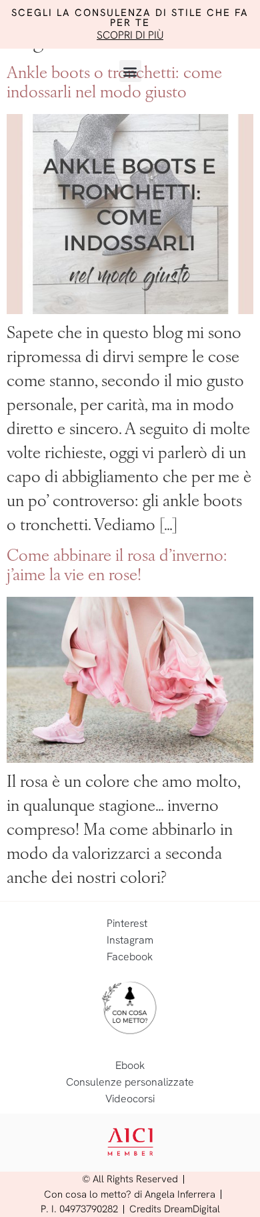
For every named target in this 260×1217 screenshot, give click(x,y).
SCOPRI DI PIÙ (130, 35)
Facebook (130, 957)
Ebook (130, 1065)
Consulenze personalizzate (130, 1082)
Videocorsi (130, 1099)
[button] (130, 71)
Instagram (130, 940)
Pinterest (127, 923)
